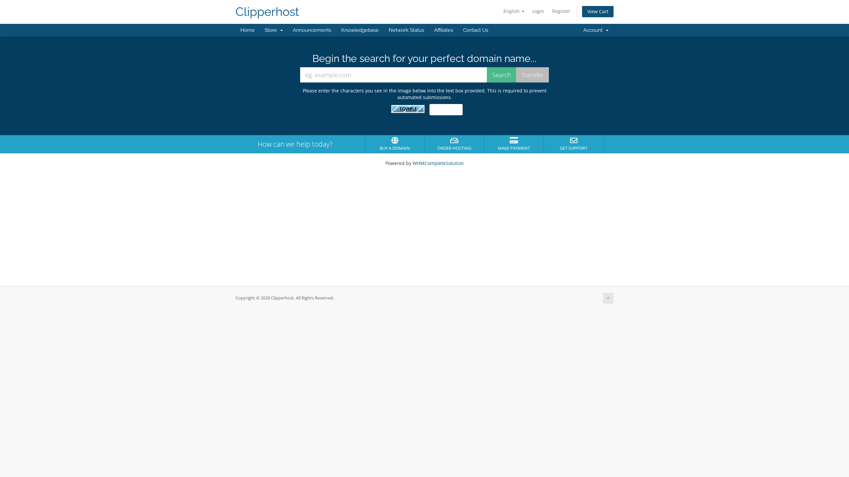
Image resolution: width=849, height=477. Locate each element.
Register (561, 11)
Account (594, 30)
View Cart (597, 11)
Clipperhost (267, 12)
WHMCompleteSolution (438, 163)
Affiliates (443, 30)
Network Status (406, 30)
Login (538, 11)
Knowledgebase (360, 30)
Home (247, 30)
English (512, 11)
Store (272, 30)
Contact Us (475, 30)
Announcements (312, 30)
